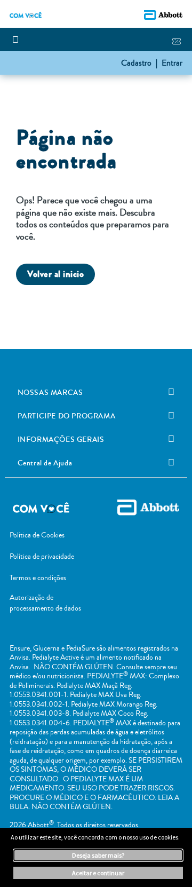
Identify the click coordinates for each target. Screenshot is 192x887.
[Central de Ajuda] (171, 462)
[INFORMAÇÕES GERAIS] (171, 439)
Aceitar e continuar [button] (98, 873)
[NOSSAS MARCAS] (171, 392)
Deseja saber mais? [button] (98, 855)
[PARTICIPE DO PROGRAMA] (171, 415)
